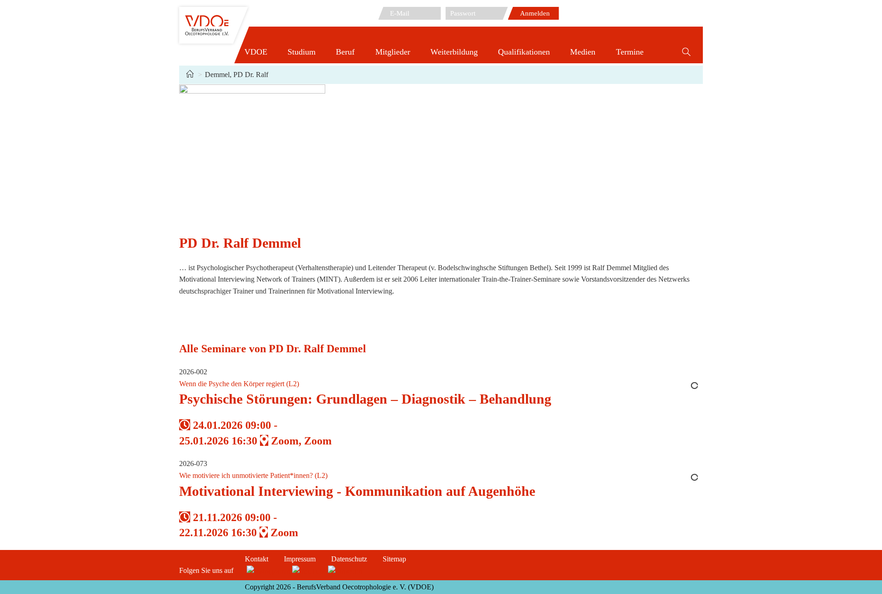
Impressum (300, 559)
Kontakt (256, 559)
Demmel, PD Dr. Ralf (236, 74)
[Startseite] (189, 74)
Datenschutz (349, 559)
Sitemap (394, 559)
